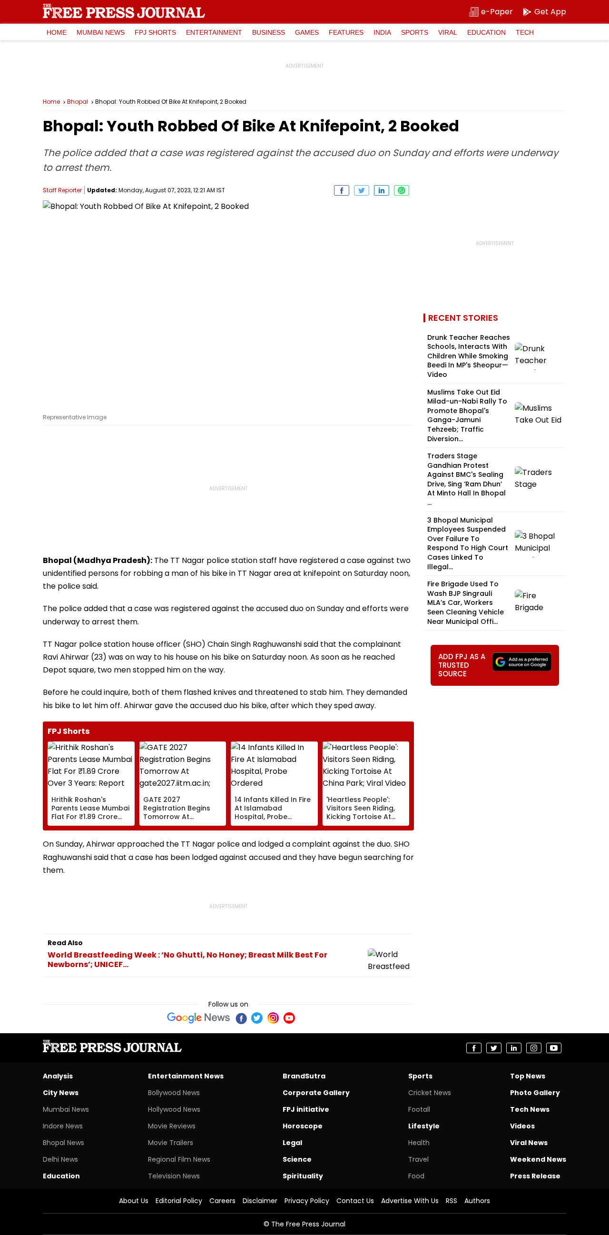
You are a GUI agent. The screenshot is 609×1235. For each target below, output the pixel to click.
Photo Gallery (535, 1092)
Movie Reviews (172, 1126)
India (382, 32)
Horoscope (303, 1126)
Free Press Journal (124, 11)
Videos (522, 1126)
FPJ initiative (306, 1109)
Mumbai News (101, 32)
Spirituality (303, 1176)
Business (268, 32)
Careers (222, 1200)
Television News (174, 1176)
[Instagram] (273, 1018)
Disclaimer (260, 1200)
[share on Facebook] (341, 190)
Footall (419, 1109)
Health (419, 1142)
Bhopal (77, 102)
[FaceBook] (240, 1018)
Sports (414, 32)
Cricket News (429, 1092)
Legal (292, 1142)
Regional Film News (179, 1159)
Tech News (530, 1109)
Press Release (535, 1176)
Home (57, 32)
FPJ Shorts (155, 32)
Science (297, 1159)
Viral (447, 32)
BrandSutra (304, 1076)
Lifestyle (424, 1126)
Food (416, 1176)
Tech (525, 32)
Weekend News (538, 1159)
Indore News (63, 1126)
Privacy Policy (307, 1200)
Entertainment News (186, 1076)
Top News (527, 1076)
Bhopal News (63, 1142)
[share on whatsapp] (401, 190)
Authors (477, 1200)
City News (61, 1092)
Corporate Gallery (316, 1092)
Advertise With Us (410, 1200)
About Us (133, 1200)
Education (486, 32)
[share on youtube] (553, 1048)
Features (346, 32)
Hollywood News (174, 1109)
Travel (418, 1159)
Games (307, 32)
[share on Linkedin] (381, 190)
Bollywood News (174, 1092)
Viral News (529, 1142)
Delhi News (60, 1159)
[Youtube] (289, 1018)
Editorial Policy (179, 1200)
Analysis (58, 1076)
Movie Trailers (170, 1142)
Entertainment (214, 32)
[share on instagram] (533, 1048)
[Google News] (198, 1018)
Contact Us (355, 1200)
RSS (451, 1200)
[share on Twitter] (361, 190)
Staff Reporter (62, 190)
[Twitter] (257, 1018)
